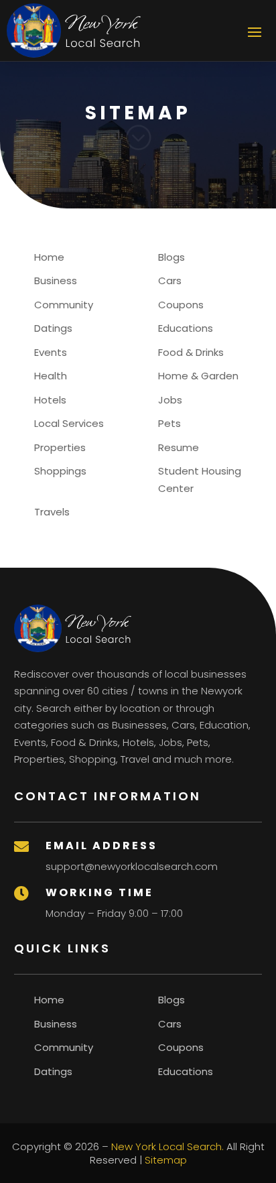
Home (49, 257)
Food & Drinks (191, 352)
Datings (53, 328)
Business (55, 280)
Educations (185, 328)
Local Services (69, 423)
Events (50, 352)
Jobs (170, 400)
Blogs (171, 257)
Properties (60, 447)
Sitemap (166, 1160)
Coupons (181, 305)
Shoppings (60, 471)
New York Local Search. (167, 1146)
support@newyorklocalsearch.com (132, 866)
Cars (170, 280)
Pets (169, 423)
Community (63, 305)
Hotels (50, 400)
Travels (52, 512)
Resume (178, 447)
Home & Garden (198, 376)
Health (50, 376)
